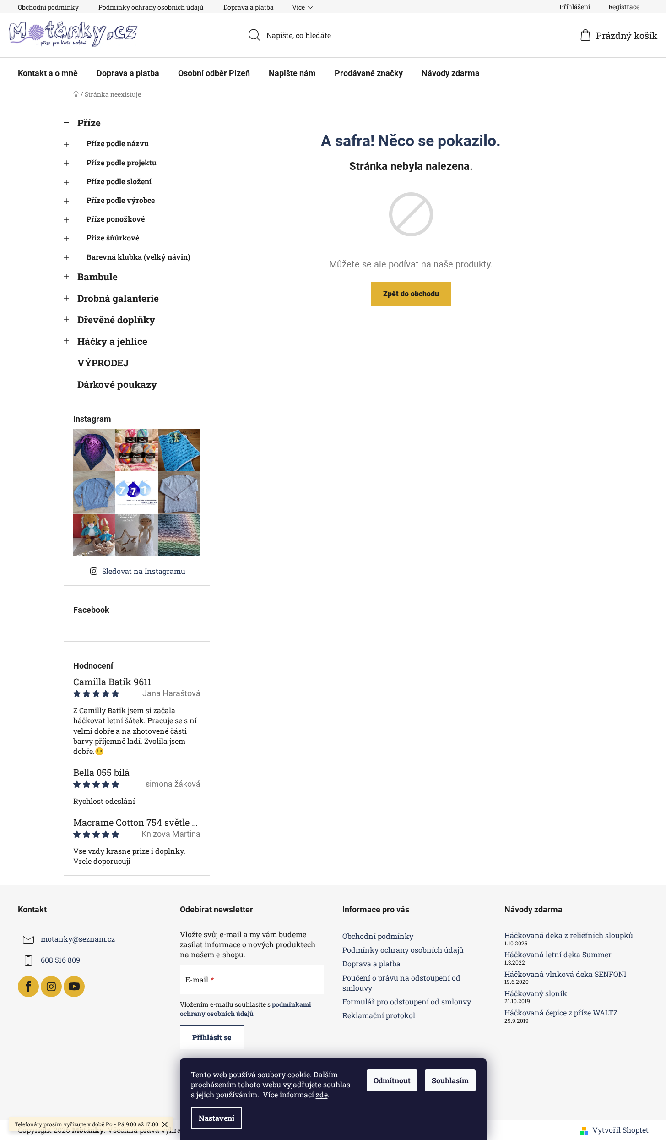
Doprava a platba (248, 7)
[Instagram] (51, 986)
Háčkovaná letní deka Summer (558, 954)
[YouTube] (74, 986)
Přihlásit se (212, 1037)
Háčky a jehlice (112, 341)
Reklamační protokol (378, 1015)
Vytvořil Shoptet (620, 1130)
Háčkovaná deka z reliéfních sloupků (568, 935)
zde (322, 1094)
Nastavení (216, 1118)
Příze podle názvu (118, 143)
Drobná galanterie (118, 298)
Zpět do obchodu (411, 293)
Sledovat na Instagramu (143, 571)
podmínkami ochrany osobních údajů (245, 1009)
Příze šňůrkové (113, 237)
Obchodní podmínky (48, 7)
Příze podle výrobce (121, 200)
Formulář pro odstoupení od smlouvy (406, 1001)
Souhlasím (450, 1080)
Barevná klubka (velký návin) (138, 257)
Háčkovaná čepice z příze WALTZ (560, 1013)
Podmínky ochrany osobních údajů (151, 7)
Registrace (623, 6)
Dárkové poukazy (117, 384)
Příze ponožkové (116, 219)
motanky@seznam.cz (78, 939)
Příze (89, 122)
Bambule (97, 276)
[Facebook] (28, 986)
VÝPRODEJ (103, 362)
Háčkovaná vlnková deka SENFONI (565, 974)
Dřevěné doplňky (116, 319)
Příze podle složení (119, 181)
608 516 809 (60, 960)
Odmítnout (392, 1080)
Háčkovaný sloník (535, 993)
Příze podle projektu (122, 162)
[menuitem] (48, 73)
